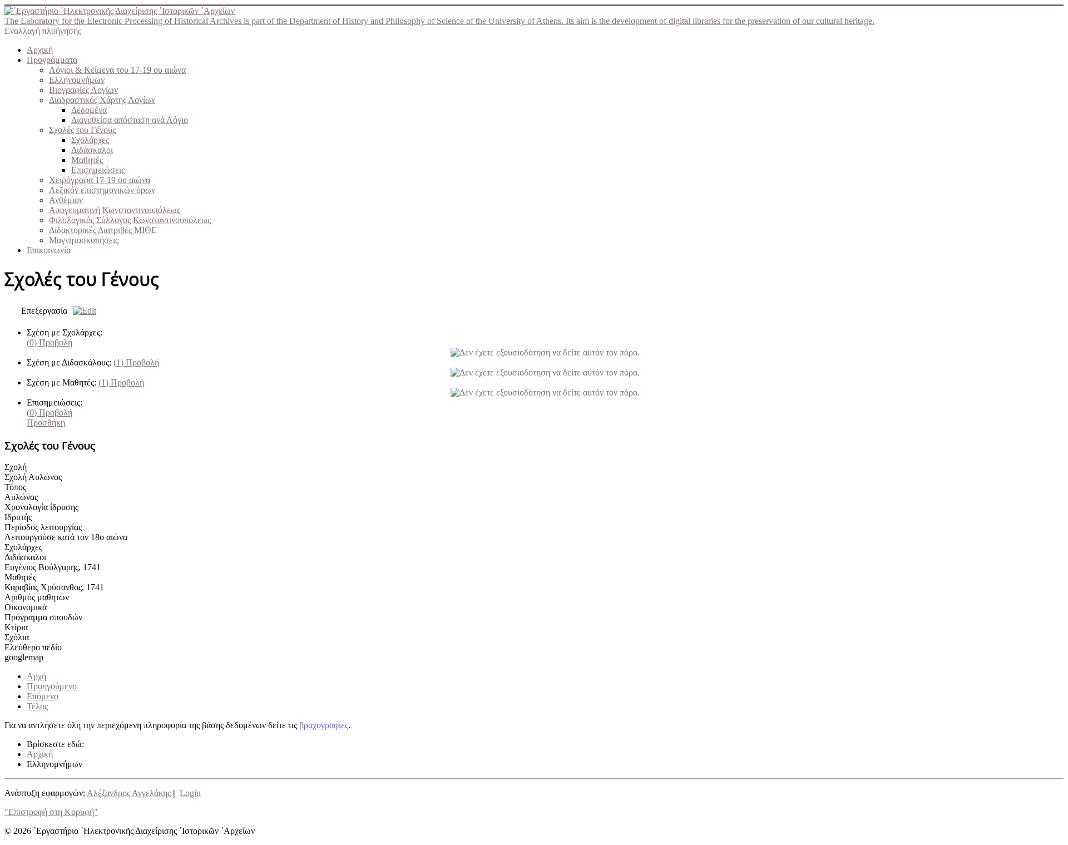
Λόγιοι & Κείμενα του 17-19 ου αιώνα (117, 70)
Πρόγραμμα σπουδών (43, 617)
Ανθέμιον (66, 200)
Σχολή (15, 467)
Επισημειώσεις (98, 170)
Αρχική (40, 50)
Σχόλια (16, 637)
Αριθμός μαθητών (36, 597)
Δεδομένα (89, 110)
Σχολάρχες (90, 140)
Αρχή (36, 676)
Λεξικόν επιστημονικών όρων (102, 190)
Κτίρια (16, 627)
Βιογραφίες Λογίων (83, 90)
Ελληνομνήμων (77, 80)
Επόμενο (42, 696)
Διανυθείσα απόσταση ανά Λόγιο (129, 120)
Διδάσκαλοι (92, 150)
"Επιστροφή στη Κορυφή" (51, 812)
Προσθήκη (46, 422)
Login (190, 793)
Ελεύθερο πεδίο (33, 647)
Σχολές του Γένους (82, 130)
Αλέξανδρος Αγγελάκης (129, 793)
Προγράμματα (52, 60)
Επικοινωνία (49, 250)
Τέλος (37, 706)
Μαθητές (87, 160)
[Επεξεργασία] (81, 310)
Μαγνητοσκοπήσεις (83, 240)
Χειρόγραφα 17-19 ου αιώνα (99, 180)
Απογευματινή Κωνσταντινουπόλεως (114, 210)
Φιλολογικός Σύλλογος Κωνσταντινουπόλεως (130, 220)
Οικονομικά (25, 607)
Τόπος (15, 487)
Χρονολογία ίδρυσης (41, 507)
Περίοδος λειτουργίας (43, 527)
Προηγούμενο (52, 686)
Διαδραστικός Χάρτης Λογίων (102, 100)
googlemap (23, 657)
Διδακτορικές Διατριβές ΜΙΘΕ (103, 230)
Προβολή (49, 342)
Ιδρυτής (18, 517)
